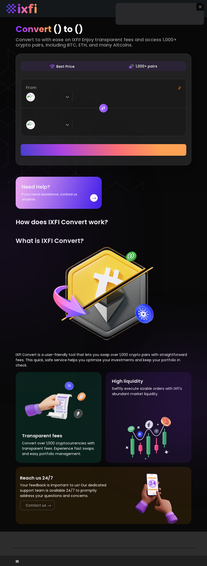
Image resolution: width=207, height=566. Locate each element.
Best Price (65, 66)
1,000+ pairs (146, 66)
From (31, 87)
